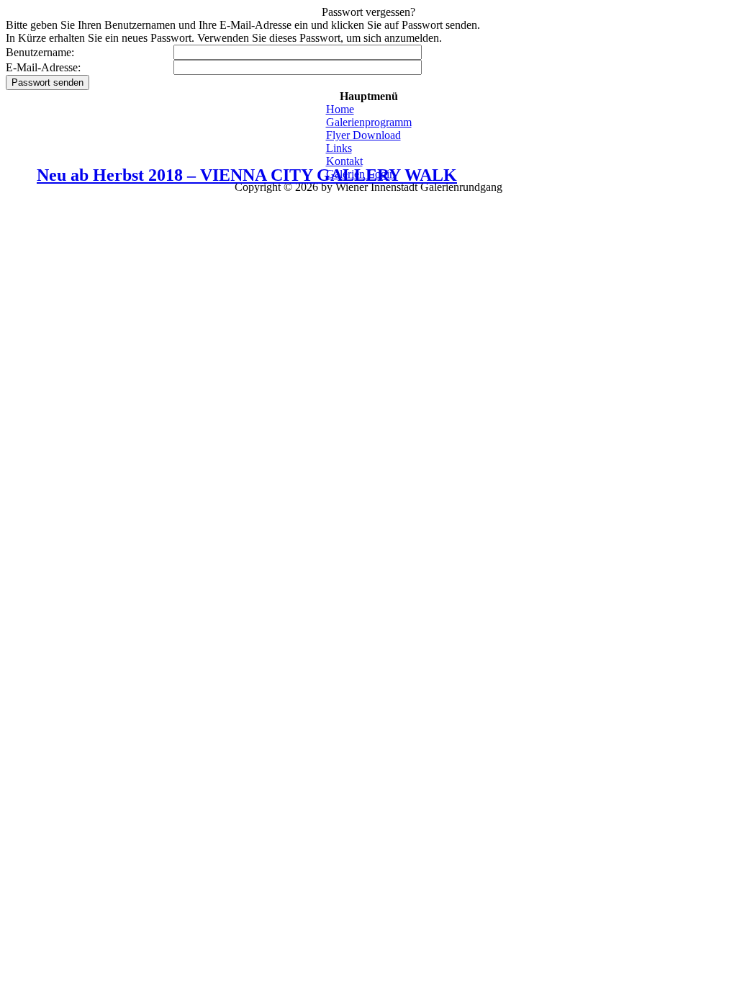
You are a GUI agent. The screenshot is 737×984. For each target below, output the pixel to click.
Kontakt (344, 161)
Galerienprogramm (369, 122)
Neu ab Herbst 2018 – (247, 175)
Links (339, 148)
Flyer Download (363, 135)
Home (340, 109)
